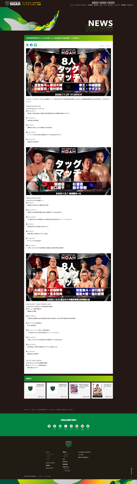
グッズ (48, 459)
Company (40, 476)
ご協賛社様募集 (67, 470)
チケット (48, 458)
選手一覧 (66, 456)
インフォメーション (50, 454)
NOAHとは (65, 461)
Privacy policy (47, 476)
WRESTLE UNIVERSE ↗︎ (83, 457)
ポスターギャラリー (50, 468)
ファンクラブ (80, 454)
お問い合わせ (65, 466)
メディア (48, 456)
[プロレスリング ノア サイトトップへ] (12, 3)
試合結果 (48, 465)
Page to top (131, 471)
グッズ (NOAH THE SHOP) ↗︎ (84, 452)
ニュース (33, 409)
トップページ (26, 409)
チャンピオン (66, 454)
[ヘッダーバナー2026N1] (31, 3)
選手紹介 (65, 452)
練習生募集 (65, 464)
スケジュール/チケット (50, 462)
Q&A (64, 459)
